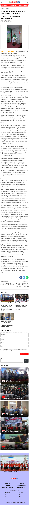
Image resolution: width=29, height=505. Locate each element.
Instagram (22, 494)
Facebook (8, 492)
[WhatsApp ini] (27, 277)
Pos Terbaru (4, 365)
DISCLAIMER (7, 485)
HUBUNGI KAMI (21, 483)
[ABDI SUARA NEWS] (14, 2)
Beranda (7, 481)
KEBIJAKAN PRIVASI (21, 487)
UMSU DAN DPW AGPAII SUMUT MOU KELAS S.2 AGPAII (7, 283)
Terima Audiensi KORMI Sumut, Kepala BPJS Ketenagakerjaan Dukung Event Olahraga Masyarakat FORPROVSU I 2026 (6, 324)
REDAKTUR (7, 483)
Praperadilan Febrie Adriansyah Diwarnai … (12, 398)
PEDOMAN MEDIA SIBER (21, 485)
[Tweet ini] (24, 277)
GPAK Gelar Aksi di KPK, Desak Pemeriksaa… (12, 431)
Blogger (21, 496)
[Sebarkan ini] (20, 277)
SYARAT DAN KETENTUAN (7, 487)
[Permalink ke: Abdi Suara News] (1, 21)
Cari (1, 358)
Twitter (22, 492)
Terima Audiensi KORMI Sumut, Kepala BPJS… (13, 414)
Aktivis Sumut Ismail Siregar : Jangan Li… (12, 448)
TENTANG (21, 481)
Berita (3, 380)
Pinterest (8, 494)
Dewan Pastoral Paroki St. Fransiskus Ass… (12, 381)
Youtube (8, 496)
